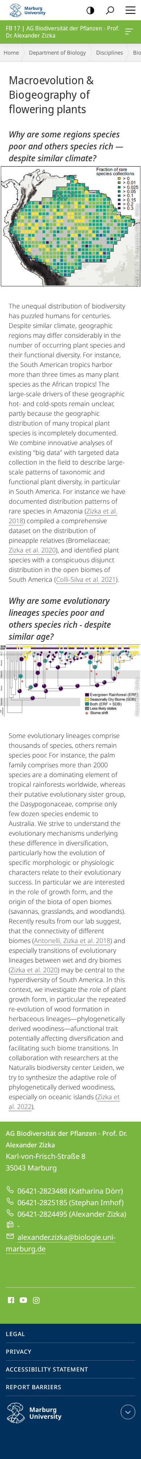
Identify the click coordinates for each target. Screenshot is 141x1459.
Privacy (18, 1352)
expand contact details (128, 1412)
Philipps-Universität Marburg (48, 1424)
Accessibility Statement (47, 1369)
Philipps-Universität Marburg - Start (31, 10)
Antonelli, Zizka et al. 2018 (72, 940)
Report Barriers (33, 1387)
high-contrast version (90, 10)
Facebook (10, 1301)
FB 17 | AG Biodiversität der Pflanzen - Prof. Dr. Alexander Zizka (130, 31)
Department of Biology (57, 52)
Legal (15, 1334)
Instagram (36, 1301)
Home (11, 52)
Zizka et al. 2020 (32, 550)
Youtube (22, 1301)
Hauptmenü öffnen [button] (130, 10)
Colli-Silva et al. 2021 (86, 579)
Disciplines (109, 52)
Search (110, 10)
